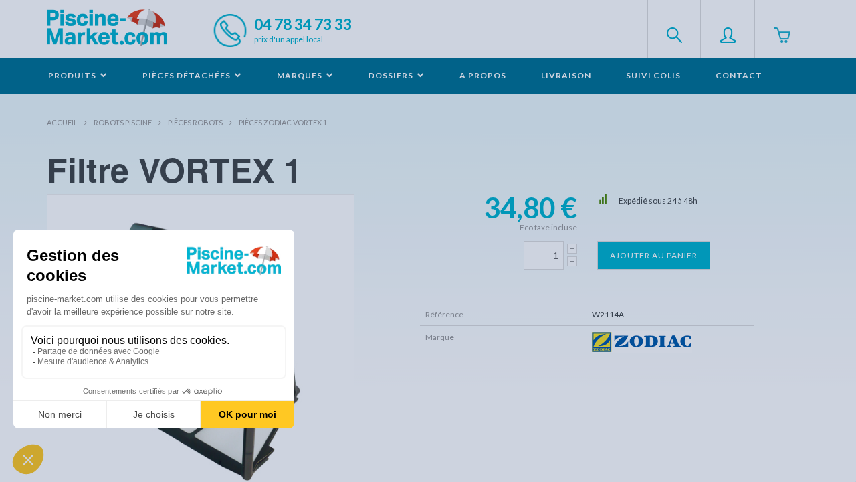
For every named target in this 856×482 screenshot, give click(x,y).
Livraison (566, 75)
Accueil (62, 122)
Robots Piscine (123, 122)
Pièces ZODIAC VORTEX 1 (283, 122)
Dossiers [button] (391, 75)
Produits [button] (73, 75)
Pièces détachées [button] (187, 75)
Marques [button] (300, 75)
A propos (482, 75)
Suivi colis (653, 75)
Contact (739, 75)
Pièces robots (195, 122)
